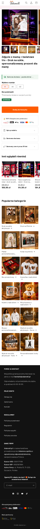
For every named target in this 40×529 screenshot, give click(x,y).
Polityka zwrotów (10, 435)
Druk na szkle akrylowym (7, 227)
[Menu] (2, 2)
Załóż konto (8, 402)
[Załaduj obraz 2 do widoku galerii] (14, 49)
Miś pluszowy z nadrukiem (25, 303)
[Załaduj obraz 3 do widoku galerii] (23, 49)
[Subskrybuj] (33, 485)
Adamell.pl (22, 525)
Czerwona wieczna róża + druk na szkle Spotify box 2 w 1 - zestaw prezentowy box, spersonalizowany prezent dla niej (9, 181)
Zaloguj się (8, 397)
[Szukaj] (26, 2)
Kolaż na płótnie (26, 252)
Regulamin (8, 425)
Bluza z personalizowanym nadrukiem (9, 329)
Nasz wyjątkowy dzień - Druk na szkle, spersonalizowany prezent (25, 181)
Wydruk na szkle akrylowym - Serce (27, 329)
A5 (5, 87)
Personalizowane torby (29, 353)
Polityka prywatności (12, 421)
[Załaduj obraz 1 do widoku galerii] (5, 49)
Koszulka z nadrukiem (28, 277)
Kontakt (7, 407)
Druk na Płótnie (26, 226)
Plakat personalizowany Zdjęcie (8, 253)
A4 (13, 87)
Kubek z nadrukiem (9, 302)
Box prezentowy (8, 277)
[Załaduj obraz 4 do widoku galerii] (32, 49)
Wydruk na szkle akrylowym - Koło (8, 354)
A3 (20, 87)
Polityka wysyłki (10, 430)
